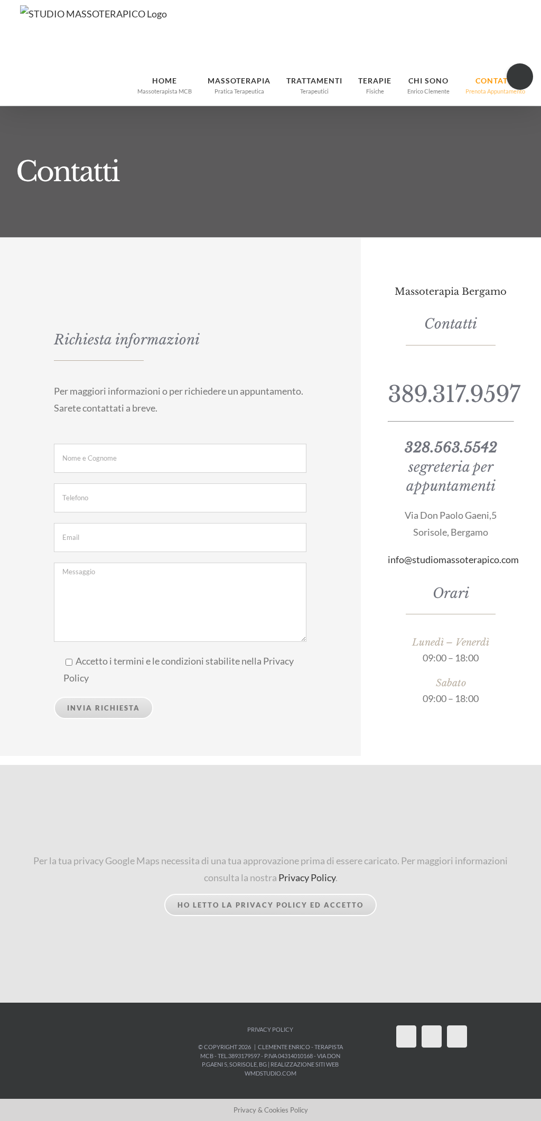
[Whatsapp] (432, 1036)
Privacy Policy (306, 877)
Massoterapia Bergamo (451, 291)
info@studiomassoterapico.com (453, 559)
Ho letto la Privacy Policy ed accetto (270, 905)
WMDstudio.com (270, 1073)
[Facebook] (406, 1036)
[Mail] (457, 1036)
